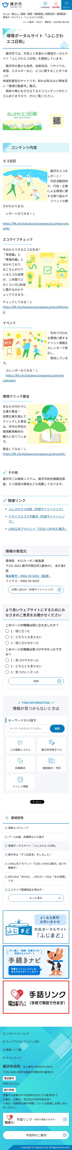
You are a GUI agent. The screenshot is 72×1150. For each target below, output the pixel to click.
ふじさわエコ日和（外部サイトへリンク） (36, 509)
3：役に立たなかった (25, 643)
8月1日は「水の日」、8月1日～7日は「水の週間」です (37, 879)
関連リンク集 (13, 1049)
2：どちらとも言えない (26, 637)
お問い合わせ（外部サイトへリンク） (33, 589)
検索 (57, 728)
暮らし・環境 (18, 13)
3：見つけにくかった (25, 672)
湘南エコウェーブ (18, 828)
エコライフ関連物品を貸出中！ (26, 889)
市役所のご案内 (36, 1135)
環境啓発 (61, 13)
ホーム (6, 13)
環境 (30, 13)
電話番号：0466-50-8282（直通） (28, 576)
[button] (45, 5)
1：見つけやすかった (25, 660)
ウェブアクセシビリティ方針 (22, 1041)
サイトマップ (13, 1058)
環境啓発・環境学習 (44, 13)
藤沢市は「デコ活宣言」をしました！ (30, 854)
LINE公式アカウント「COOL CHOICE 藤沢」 (37, 528)
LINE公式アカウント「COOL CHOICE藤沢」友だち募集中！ (37, 865)
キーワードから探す (22, 720)
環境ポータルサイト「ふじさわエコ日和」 (32, 845)
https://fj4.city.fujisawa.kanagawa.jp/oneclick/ (34, 454)
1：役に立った (20, 631)
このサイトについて (17, 1033)
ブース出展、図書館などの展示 (26, 837)
